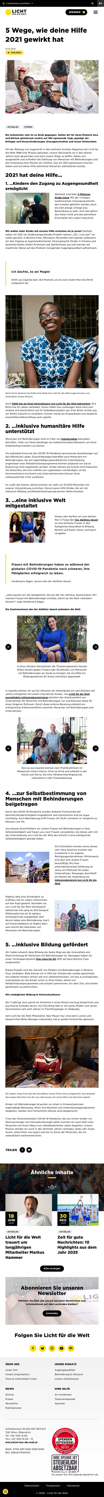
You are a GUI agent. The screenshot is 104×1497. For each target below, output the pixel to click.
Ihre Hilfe (62, 1388)
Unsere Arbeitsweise (67, 1379)
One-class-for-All (46, 959)
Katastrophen (69, 439)
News (9, 1388)
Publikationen (13, 1408)
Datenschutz (32, 1485)
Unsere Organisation (17, 1374)
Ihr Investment (63, 1394)
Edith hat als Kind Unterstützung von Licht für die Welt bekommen (51, 403)
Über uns (12, 1364)
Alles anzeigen (51, 1268)
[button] (96, 12)
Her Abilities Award (86, 520)
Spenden (74, 12)
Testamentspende (65, 1399)
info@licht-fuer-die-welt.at (21, 1442)
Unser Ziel (11, 1370)
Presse (9, 1399)
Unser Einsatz (66, 1364)
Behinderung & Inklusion (69, 1374)
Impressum (73, 1485)
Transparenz (53, 1485)
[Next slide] (96, 647)
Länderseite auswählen (18, 3)
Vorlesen (16, 53)
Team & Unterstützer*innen (21, 1379)
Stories (9, 1394)
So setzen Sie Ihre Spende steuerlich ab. (75, 1474)
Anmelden (52, 1313)
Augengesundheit (65, 1370)
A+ (101, 3)
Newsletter (11, 1403)
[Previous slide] (8, 647)
